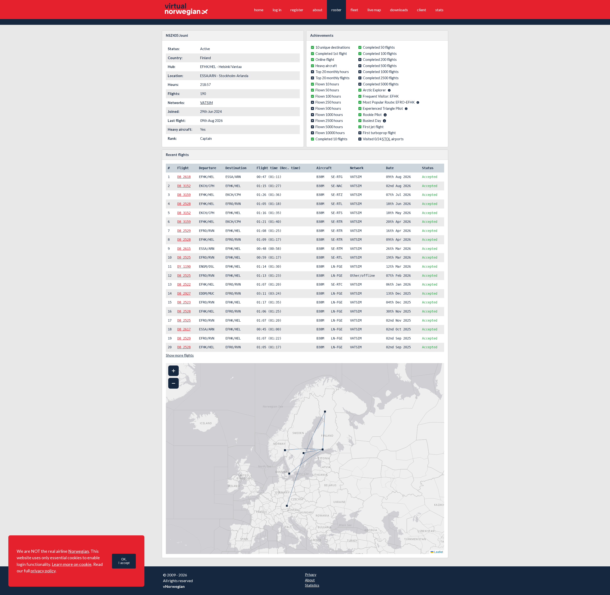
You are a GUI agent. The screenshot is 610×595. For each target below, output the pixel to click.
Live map (374, 9)
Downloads (399, 9)
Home (258, 9)
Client (421, 9)
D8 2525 (184, 257)
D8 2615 (184, 249)
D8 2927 (184, 293)
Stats (439, 9)
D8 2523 (184, 302)
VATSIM (206, 103)
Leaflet (438, 552)
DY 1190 (184, 266)
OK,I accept (124, 561)
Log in (277, 9)
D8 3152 (184, 186)
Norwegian (78, 551)
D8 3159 (184, 195)
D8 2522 (184, 284)
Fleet (354, 9)
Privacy (310, 575)
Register (296, 9)
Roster (336, 9)
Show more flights (180, 355)
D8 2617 (184, 329)
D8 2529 (184, 231)
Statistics (312, 585)
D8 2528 (184, 204)
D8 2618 (184, 177)
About (317, 9)
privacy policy (43, 570)
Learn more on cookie (72, 564)
